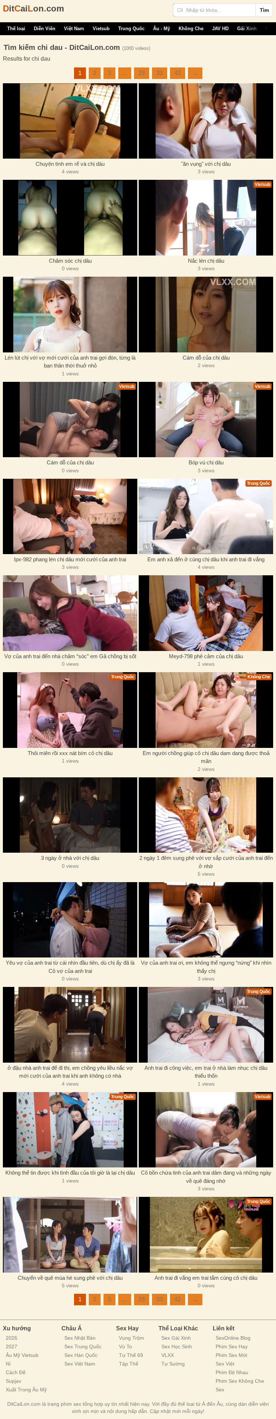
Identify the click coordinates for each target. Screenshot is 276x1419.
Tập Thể (128, 1364)
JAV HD (220, 28)
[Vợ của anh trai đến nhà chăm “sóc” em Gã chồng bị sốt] (70, 613)
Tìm (264, 10)
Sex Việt (225, 1364)
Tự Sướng (173, 1364)
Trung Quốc (131, 28)
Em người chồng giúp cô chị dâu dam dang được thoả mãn (206, 757)
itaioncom (33, 8)
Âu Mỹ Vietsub (22, 1355)
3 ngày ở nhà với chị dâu (70, 858)
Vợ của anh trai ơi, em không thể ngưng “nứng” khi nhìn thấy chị (206, 967)
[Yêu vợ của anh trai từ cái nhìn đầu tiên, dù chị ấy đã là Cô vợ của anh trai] (70, 919)
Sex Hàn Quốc (80, 1355)
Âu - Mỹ (161, 28)
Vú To (125, 1346)
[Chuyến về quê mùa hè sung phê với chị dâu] (70, 1234)
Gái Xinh (247, 28)
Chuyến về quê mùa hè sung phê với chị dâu (70, 1278)
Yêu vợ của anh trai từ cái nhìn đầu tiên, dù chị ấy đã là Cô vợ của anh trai (70, 967)
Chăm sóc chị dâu (70, 261)
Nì (8, 1364)
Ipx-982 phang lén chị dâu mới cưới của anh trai (70, 559)
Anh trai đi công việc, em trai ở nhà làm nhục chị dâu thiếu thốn (205, 1072)
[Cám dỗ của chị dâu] (206, 314)
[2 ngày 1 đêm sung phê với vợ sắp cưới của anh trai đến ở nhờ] (206, 815)
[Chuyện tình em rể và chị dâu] (70, 121)
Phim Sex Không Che (240, 1381)
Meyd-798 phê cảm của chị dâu (206, 656)
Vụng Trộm (131, 1338)
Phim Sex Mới (231, 1355)
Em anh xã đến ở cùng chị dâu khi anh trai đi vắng (205, 559)
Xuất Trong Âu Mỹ (26, 1389)
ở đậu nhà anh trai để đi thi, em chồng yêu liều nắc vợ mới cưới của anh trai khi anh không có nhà (70, 1072)
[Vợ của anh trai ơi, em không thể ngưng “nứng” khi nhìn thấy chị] (206, 919)
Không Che (191, 28)
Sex (220, 1389)
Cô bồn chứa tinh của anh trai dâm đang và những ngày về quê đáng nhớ (206, 1177)
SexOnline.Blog (233, 1338)
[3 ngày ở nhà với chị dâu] (70, 815)
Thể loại (16, 28)
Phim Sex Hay (232, 1346)
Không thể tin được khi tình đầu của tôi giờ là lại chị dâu (70, 1173)
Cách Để (16, 1372)
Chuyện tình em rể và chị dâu (70, 164)
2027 (11, 1346)
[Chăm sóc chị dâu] (70, 217)
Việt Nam (74, 28)
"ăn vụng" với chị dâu (206, 164)
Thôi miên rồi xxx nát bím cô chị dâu (70, 753)
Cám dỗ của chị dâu (206, 358)
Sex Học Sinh (176, 1346)
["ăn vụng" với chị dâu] (206, 121)
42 (177, 73)
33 (159, 73)
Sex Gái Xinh (176, 1338)
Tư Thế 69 (131, 1355)
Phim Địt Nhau (232, 1372)
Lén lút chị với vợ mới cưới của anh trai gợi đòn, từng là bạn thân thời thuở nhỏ (70, 362)
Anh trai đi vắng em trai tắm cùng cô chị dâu (206, 1278)
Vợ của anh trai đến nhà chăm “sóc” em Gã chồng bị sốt (70, 656)
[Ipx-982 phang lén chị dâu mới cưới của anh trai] (70, 516)
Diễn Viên (44, 28)
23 (141, 73)
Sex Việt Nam (79, 1364)
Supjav (13, 1381)
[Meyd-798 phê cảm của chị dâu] (206, 613)
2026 (11, 1338)
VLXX (167, 1355)
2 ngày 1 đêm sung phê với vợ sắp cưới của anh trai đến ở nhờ (206, 862)
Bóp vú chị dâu (206, 462)
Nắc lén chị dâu (206, 261)
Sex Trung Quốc (82, 1346)
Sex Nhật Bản (80, 1338)
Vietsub (101, 28)
